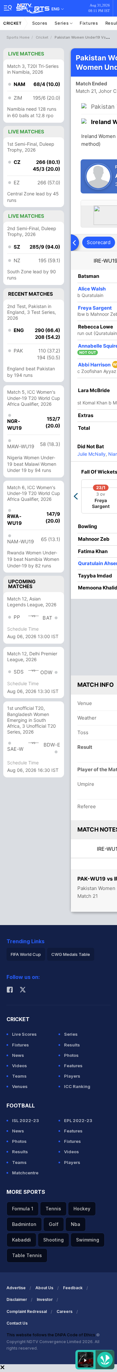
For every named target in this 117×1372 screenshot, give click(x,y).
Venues (20, 1086)
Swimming (87, 1239)
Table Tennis (27, 1255)
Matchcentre (25, 1172)
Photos (71, 1055)
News (18, 1055)
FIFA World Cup (26, 954)
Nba (75, 1224)
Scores (39, 23)
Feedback (73, 1287)
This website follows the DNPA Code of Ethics (51, 1334)
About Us (44, 1287)
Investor (45, 1299)
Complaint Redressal (26, 1311)
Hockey (81, 1208)
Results (72, 1044)
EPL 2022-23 (78, 1120)
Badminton (24, 1224)
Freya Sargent (95, 308)
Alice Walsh (92, 289)
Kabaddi (21, 1239)
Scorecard (98, 242)
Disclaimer (16, 1299)
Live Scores (24, 1034)
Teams (19, 1076)
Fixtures (89, 23)
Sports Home (18, 37)
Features (73, 1065)
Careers (64, 1311)
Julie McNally (91, 454)
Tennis (53, 1208)
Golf (53, 1224)
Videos (19, 1065)
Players (72, 1076)
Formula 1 (22, 1208)
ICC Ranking (77, 1086)
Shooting (53, 1239)
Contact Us (17, 1323)
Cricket (12, 23)
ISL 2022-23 (25, 1120)
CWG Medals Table (70, 954)
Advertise (16, 1287)
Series (62, 23)
